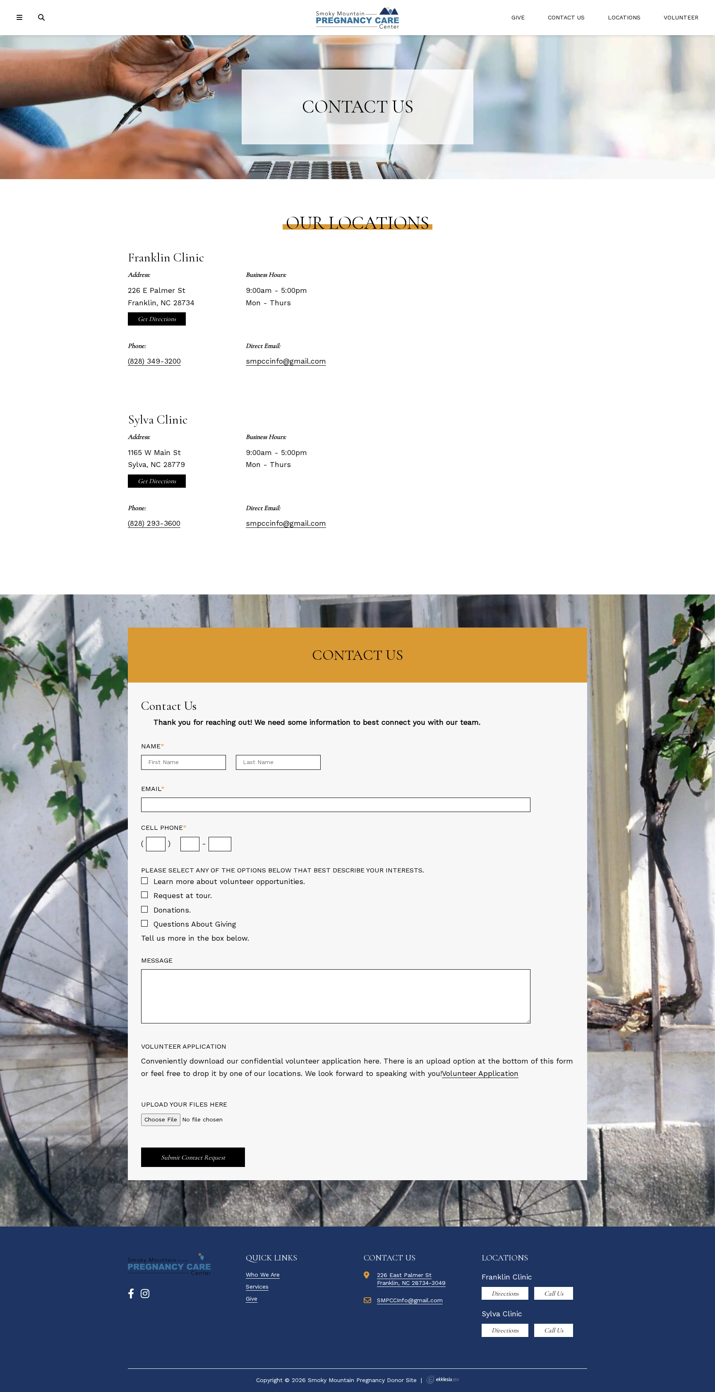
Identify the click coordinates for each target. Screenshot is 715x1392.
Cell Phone (164, 827)
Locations (624, 17)
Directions (505, 1293)
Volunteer (681, 17)
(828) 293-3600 (154, 523)
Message (157, 960)
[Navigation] (21, 17)
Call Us (553, 1293)
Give (518, 17)
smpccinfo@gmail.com (286, 361)
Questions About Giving (195, 924)
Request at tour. (183, 895)
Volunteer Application (183, 1046)
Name (152, 746)
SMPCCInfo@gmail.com (410, 1300)
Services (257, 1286)
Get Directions (157, 319)
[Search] (42, 17)
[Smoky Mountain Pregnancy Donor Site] (357, 18)
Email (153, 789)
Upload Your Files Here (184, 1104)
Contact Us (566, 17)
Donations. (172, 910)
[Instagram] (145, 1294)
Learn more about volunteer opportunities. (229, 881)
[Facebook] (131, 1294)
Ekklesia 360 (442, 1379)
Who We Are (263, 1274)
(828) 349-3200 (154, 361)
